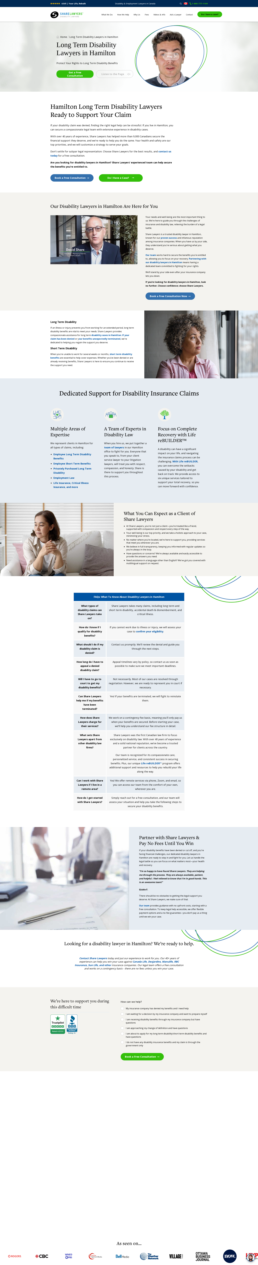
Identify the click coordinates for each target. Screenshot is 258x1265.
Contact (189, 14)
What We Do (107, 14)
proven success (169, 237)
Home (63, 36)
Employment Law (63, 477)
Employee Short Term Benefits (72, 463)
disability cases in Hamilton (106, 335)
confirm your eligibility (149, 631)
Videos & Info (159, 14)
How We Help (123, 14)
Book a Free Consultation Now (168, 296)
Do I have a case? (209, 14)
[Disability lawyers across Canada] (186, 3)
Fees (147, 14)
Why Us (137, 14)
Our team (151, 255)
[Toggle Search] (181, 3)
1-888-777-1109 (200, 3)
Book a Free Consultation (70, 177)
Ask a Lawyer (175, 14)
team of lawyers (114, 447)
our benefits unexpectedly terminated (99, 338)
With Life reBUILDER (185, 461)
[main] (129, 630)
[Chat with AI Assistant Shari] (251, 1258)
